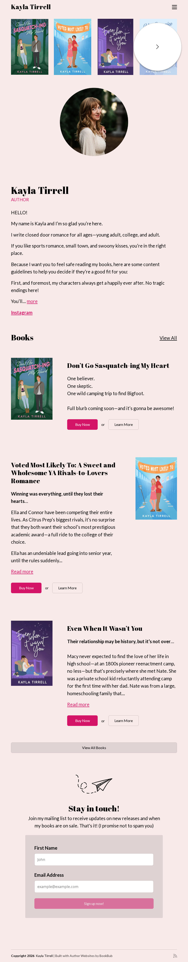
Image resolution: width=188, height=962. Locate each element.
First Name (61, 485)
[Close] (142, 402)
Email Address (64, 512)
